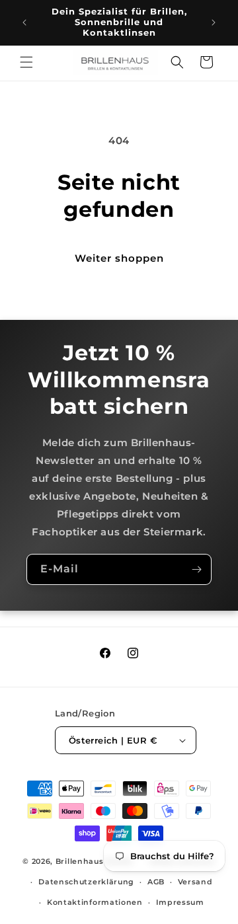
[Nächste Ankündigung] (213, 22)
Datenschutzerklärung (86, 881)
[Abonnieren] (196, 569)
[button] (26, 62)
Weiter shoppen (119, 258)
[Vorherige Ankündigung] (24, 22)
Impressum (180, 902)
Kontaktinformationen (95, 902)
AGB (156, 881)
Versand (195, 881)
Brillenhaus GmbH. (95, 861)
